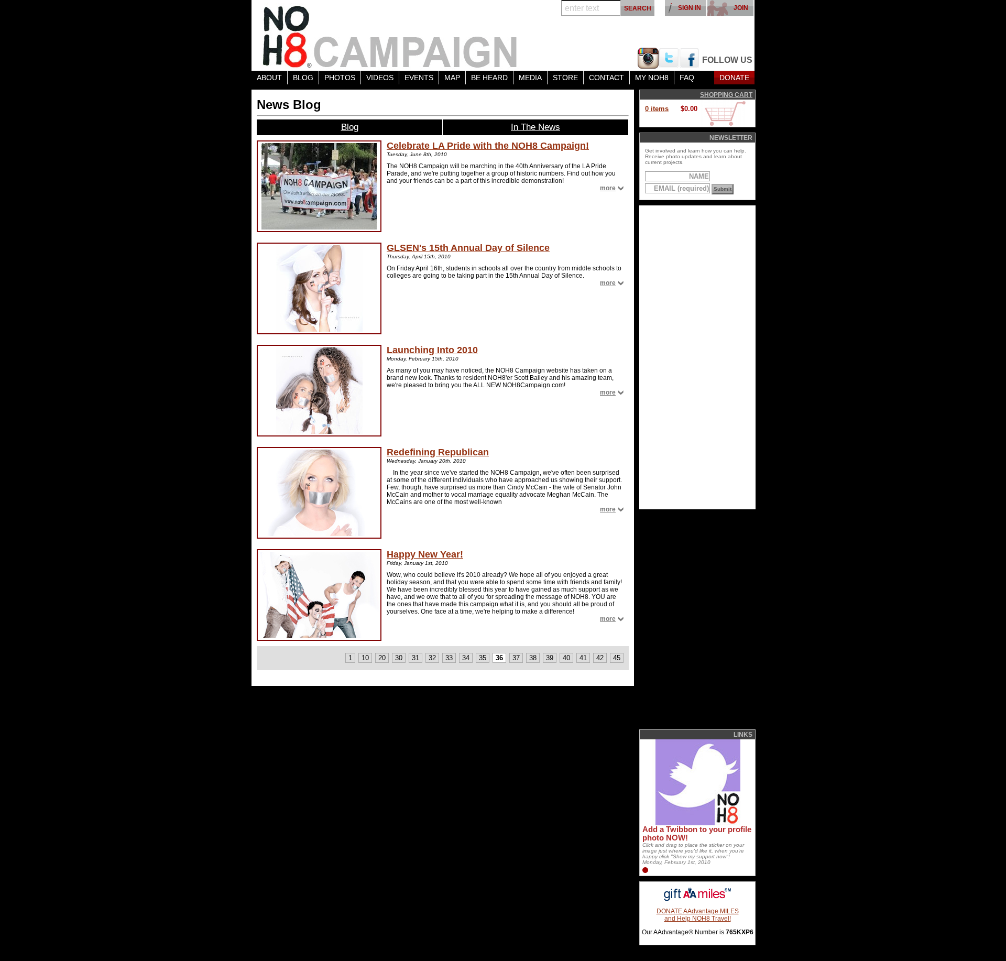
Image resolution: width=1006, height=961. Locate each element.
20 (382, 658)
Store (565, 77)
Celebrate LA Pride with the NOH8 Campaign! (488, 145)
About (269, 77)
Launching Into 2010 (432, 350)
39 (549, 658)
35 (482, 658)
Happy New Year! (425, 554)
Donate (734, 77)
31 (415, 658)
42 (600, 658)
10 (365, 658)
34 (465, 658)
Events (418, 77)
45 (616, 658)
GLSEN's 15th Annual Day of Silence (468, 248)
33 (449, 658)
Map (452, 77)
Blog (303, 77)
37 (516, 658)
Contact (606, 77)
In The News (535, 127)
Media (530, 77)
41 (583, 658)
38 (533, 658)
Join (741, 8)
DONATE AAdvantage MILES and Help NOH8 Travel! (698, 915)
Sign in (689, 8)
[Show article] (319, 186)
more (608, 188)
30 (398, 658)
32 (432, 658)
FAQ (687, 77)
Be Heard (489, 77)
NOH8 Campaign (390, 35)
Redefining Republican (438, 452)
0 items (657, 109)
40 (566, 658)
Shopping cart (726, 95)
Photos (339, 77)
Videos (379, 77)
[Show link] (697, 823)
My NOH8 (652, 77)
